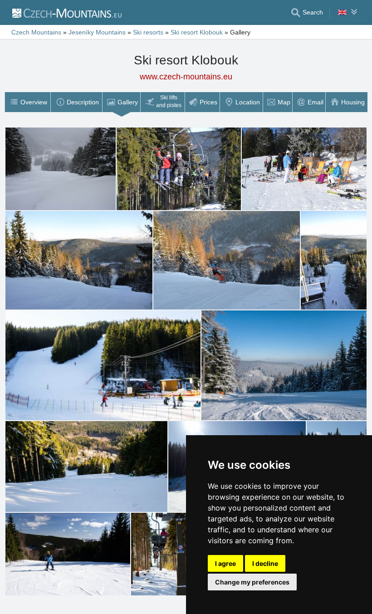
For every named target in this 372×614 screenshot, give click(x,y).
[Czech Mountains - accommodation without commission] (66, 12)
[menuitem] (27, 102)
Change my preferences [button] (252, 582)
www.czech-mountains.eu (186, 76)
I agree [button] (225, 563)
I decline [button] (265, 563)
